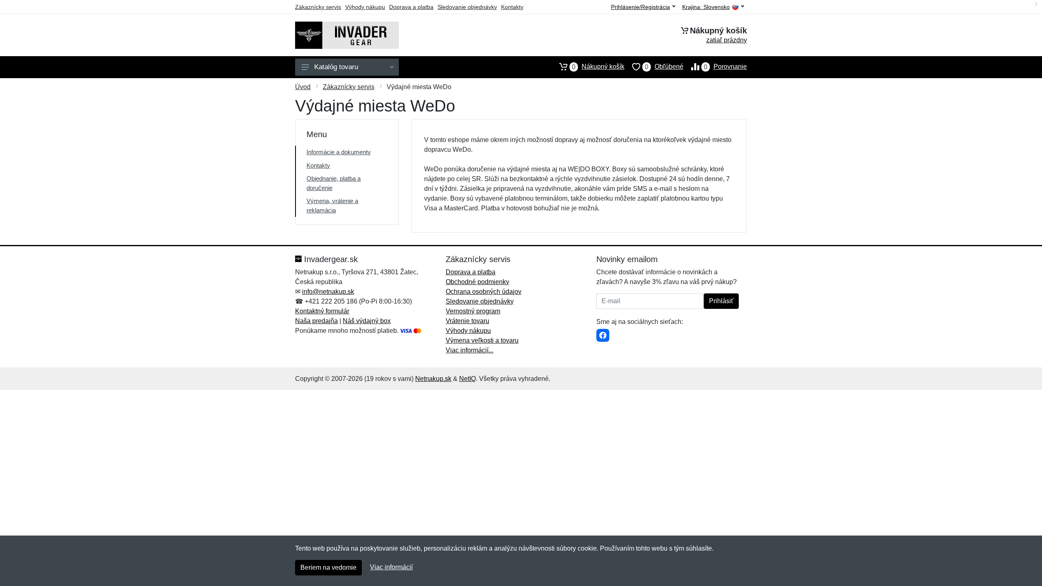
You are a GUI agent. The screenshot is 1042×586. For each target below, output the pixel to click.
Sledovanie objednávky (467, 7)
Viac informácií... (469, 350)
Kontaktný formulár (322, 311)
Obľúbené (664, 66)
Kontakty (512, 7)
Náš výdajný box (367, 320)
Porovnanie (725, 66)
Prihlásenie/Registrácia (640, 7)
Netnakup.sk (433, 378)
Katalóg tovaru (336, 67)
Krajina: (706, 7)
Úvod (303, 86)
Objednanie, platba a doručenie (333, 183)
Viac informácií (391, 567)
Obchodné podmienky (477, 281)
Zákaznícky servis (318, 7)
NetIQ (467, 378)
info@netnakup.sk (328, 291)
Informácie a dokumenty (338, 152)
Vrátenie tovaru (467, 320)
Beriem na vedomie (328, 567)
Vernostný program (473, 311)
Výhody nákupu (365, 7)
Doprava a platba (411, 7)
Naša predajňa (316, 320)
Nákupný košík (598, 66)
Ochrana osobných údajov (483, 291)
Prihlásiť (721, 300)
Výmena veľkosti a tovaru (482, 340)
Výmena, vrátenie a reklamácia (332, 205)
